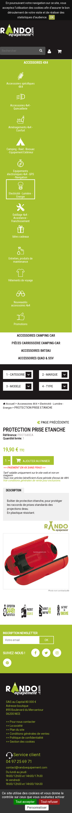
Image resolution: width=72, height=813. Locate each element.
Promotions (20, 324)
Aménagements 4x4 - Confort (20, 129)
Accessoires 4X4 (36, 62)
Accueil (10, 403)
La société (16, 725)
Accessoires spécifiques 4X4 (20, 85)
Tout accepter (25, 802)
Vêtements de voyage (20, 280)
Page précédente (54, 422)
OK (52, 17)
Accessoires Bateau (36, 351)
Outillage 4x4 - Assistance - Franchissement (20, 217)
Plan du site (17, 729)
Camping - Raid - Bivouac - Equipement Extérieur (21, 151)
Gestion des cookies (22, 741)
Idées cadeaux (20, 236)
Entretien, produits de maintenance (21, 260)
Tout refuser (49, 802)
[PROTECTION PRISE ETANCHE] (36, 561)
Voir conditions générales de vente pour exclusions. (32, 480)
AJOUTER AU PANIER (36, 461)
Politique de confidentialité (26, 737)
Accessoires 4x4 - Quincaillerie (20, 107)
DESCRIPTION (13, 490)
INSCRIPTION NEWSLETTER (20, 633)
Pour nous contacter (22, 721)
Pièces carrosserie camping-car (36, 343)
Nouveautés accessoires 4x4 (20, 304)
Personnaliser (37, 807)
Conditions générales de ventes (29, 733)
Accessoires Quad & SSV (36, 358)
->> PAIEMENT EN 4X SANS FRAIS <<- (24, 467)
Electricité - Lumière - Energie (20, 195)
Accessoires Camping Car (36, 335)
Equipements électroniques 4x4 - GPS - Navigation (20, 173)
